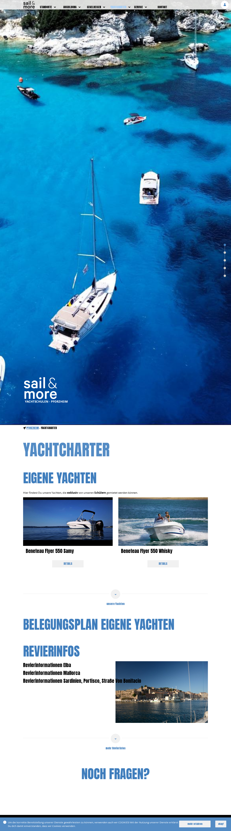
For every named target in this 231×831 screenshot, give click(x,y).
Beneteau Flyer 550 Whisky (146, 551)
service (138, 7)
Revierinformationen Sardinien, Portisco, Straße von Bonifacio (82, 680)
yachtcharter (118, 7)
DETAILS (68, 564)
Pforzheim (32, 428)
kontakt (162, 7)
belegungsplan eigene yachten (98, 624)
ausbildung (70, 7)
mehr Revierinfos (116, 748)
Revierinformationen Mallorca (51, 673)
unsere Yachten (116, 604)
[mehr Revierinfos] (115, 738)
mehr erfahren (194, 824)
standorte (46, 7)
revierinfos (51, 651)
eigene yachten (60, 477)
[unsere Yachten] (115, 594)
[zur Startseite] (29, 8)
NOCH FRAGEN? (115, 773)
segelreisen (94, 7)
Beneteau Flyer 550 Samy (50, 551)
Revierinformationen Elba (47, 665)
